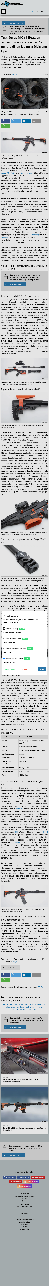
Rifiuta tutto (23, 669)
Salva (42, 669)
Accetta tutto (10, 669)
